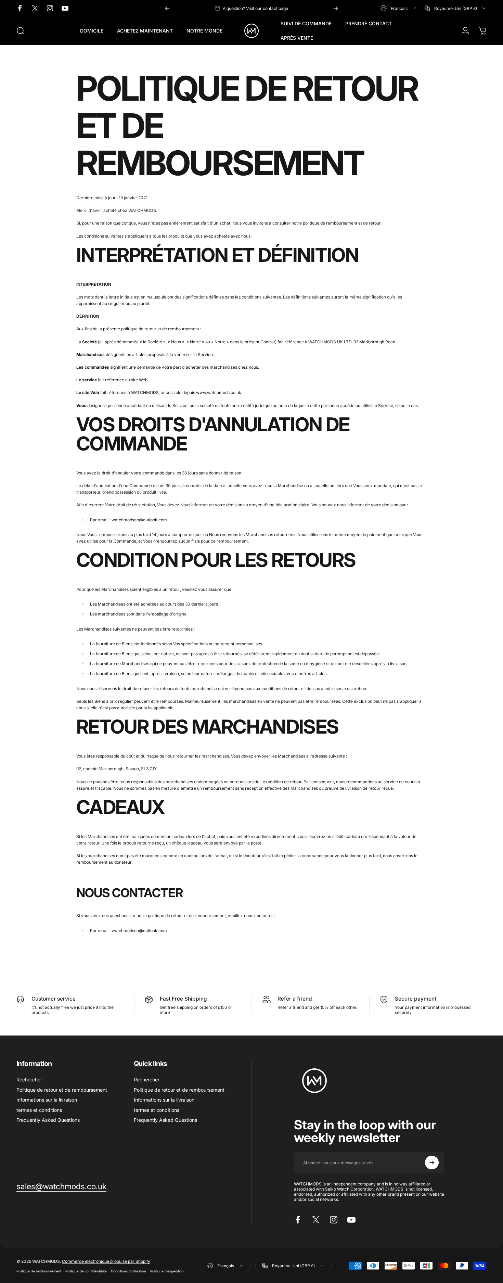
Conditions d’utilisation (128, 1271)
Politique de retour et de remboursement (61, 1090)
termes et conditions (39, 1110)
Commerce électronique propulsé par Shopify (106, 1260)
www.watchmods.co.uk (218, 392)
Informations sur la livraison (46, 1100)
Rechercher (29, 1079)
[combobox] (399, 8)
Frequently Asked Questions (48, 1120)
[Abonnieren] (432, 1162)
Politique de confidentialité (86, 1271)
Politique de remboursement (38, 1271)
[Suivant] (335, 8)
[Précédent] (167, 8)
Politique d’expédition (167, 1271)
